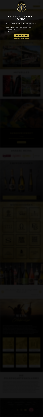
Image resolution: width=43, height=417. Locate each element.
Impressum (25, 49)
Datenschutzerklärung (26, 27)
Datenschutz (18, 49)
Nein (27, 38)
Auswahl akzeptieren (19, 38)
